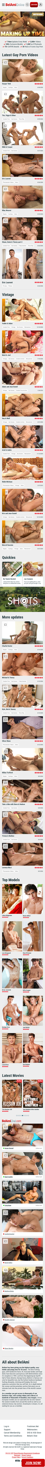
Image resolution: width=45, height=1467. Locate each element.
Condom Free (6, 119)
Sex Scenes (14, 119)
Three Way (21, 119)
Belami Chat (32, 1436)
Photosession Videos (8, 182)
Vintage (13, 327)
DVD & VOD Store (34, 1432)
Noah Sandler (9, 1177)
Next (42, 24)
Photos (10, 286)
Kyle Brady (6, 579)
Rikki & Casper (29, 579)
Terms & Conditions (27, 1457)
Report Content (26, 1455)
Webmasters (32, 1429)
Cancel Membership (12, 1432)
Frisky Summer (22, 245)
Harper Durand (9, 1148)
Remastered (27, 327)
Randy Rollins (8, 1262)
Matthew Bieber (9, 1291)
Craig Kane (8, 1205)
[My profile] (40, 4)
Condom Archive (20, 359)
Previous (2, 24)
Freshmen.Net (33, 1426)
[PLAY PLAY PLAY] (22, 24)
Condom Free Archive (21, 390)
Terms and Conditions (13, 1436)
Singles (5, 87)
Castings (10, 87)
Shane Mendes (9, 1348)
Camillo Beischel (9, 1234)
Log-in (6, 1426)
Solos (15, 87)
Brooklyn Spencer (10, 1320)
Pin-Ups (5, 286)
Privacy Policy (16, 1457)
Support (7, 1429)
